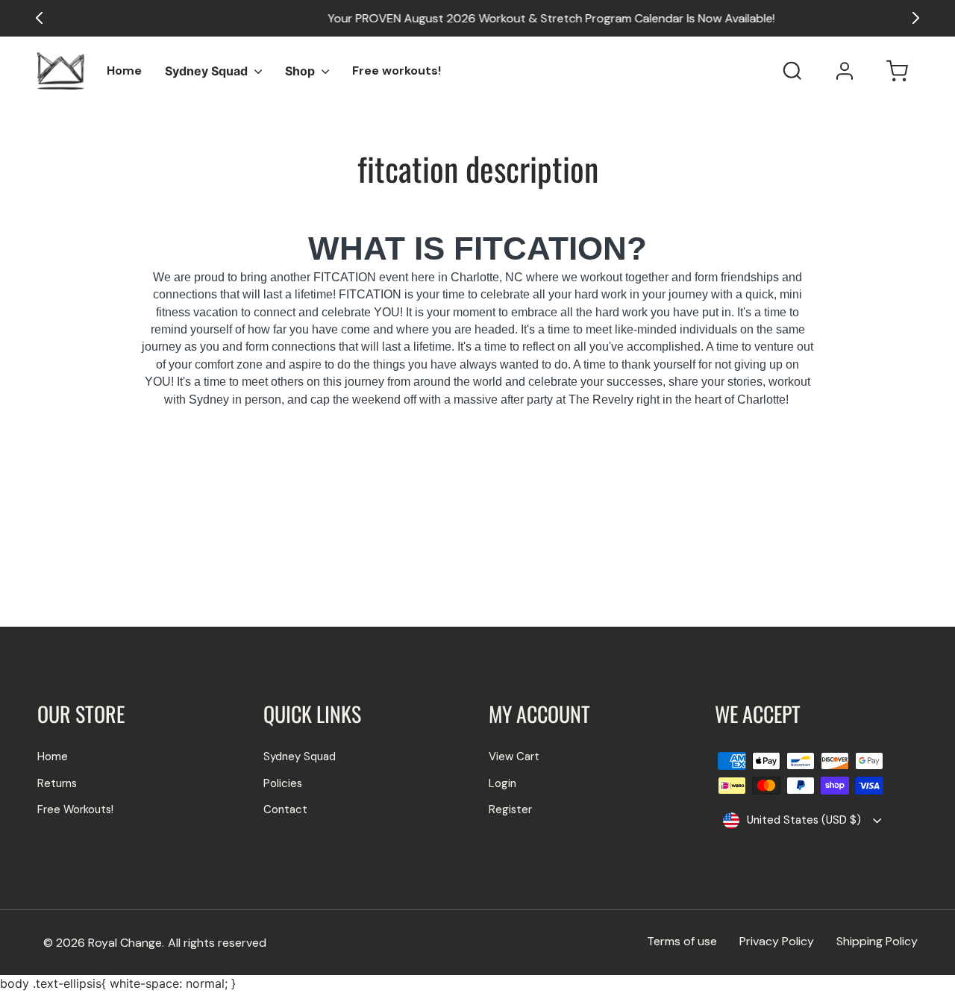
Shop (301, 70)
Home (124, 70)
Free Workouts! (75, 809)
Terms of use (682, 941)
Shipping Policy (877, 941)
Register (510, 809)
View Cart (514, 756)
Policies (282, 783)
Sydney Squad (208, 70)
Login (502, 783)
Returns (57, 783)
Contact (285, 809)
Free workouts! (396, 70)
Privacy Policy (776, 941)
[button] (913, 18)
